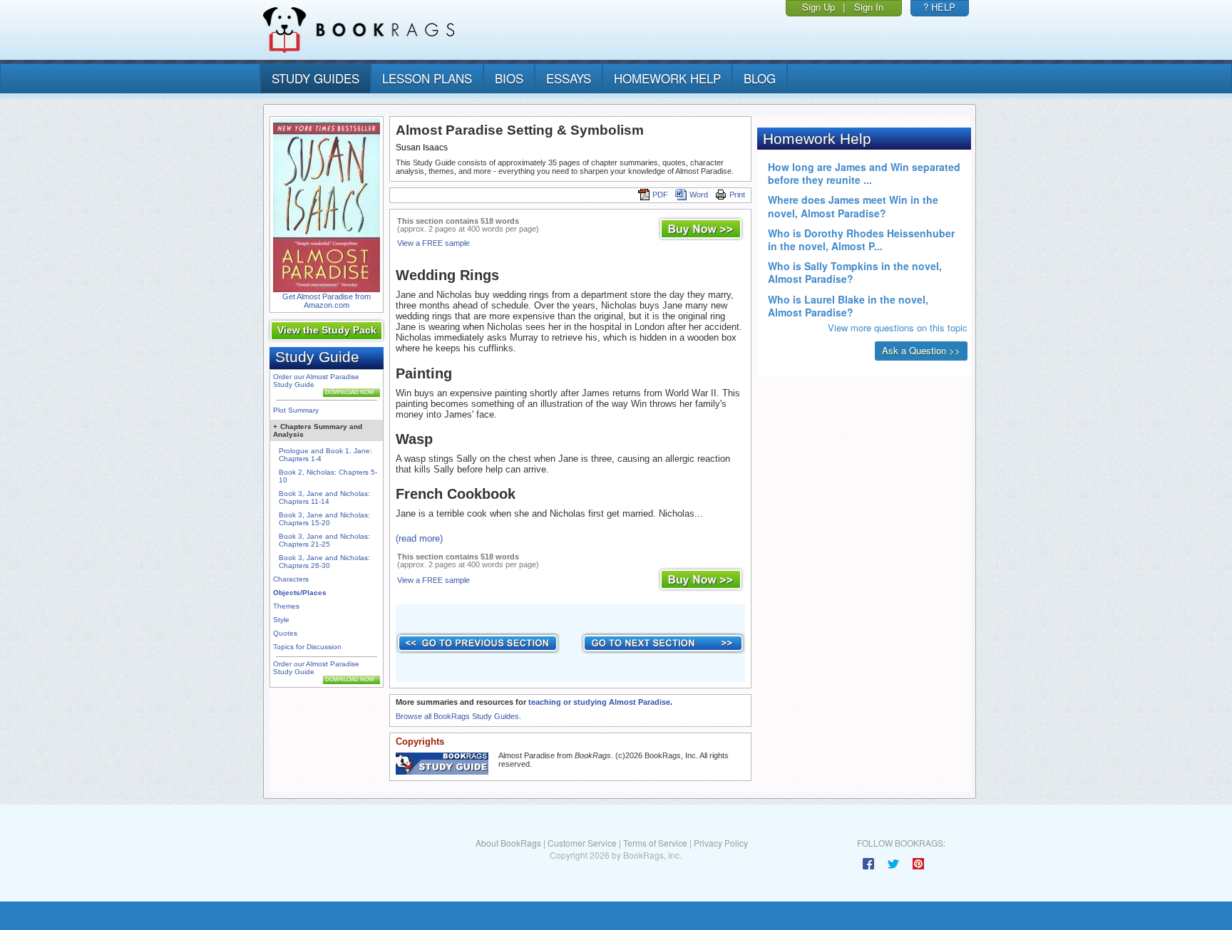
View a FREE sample (433, 243)
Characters (291, 579)
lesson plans (427, 78)
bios (509, 78)
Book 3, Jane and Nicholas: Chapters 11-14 (324, 497)
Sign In (868, 7)
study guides (315, 78)
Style (281, 620)
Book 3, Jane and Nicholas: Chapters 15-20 (324, 519)
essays (568, 78)
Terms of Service (655, 843)
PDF (660, 194)
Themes (286, 606)
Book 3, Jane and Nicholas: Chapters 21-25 (324, 540)
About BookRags (508, 843)
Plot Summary (296, 410)
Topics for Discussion (307, 647)
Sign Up (818, 7)
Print (737, 194)
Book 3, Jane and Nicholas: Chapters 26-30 (324, 561)
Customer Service (582, 843)
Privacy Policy (721, 843)
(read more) (419, 538)
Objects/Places (300, 592)
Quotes (285, 633)
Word (698, 194)
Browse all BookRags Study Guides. (458, 716)
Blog (760, 78)
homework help (667, 78)
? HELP (939, 7)
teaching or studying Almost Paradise (599, 702)
